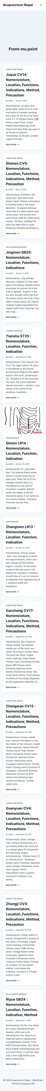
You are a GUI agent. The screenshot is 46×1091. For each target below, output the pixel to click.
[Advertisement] (23, 23)
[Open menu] (41, 5)
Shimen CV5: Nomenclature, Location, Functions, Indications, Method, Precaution (23, 173)
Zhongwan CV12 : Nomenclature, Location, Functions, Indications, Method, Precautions (23, 716)
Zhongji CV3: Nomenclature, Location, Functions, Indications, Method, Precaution (23, 914)
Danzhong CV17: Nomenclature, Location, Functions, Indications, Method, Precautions (23, 620)
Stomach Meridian (14, 331)
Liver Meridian (12, 438)
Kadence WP (28, 1083)
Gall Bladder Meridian (16, 247)
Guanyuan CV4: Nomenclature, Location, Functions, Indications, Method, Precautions (23, 818)
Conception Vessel (14, 69)
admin (10, 101)
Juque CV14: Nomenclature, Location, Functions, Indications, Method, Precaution (23, 84)
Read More (12, 145)
